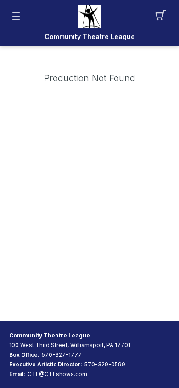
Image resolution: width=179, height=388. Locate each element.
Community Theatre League (90, 36)
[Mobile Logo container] (89, 16)
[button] (163, 16)
